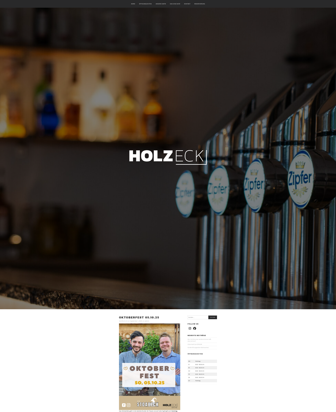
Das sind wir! (175, 4)
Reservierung (199, 4)
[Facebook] (195, 328)
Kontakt (187, 4)
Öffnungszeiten (145, 4)
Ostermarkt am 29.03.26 (195, 344)
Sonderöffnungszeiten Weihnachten (198, 347)
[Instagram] (190, 328)
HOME (133, 4)
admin (147, 321)
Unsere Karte (161, 4)
